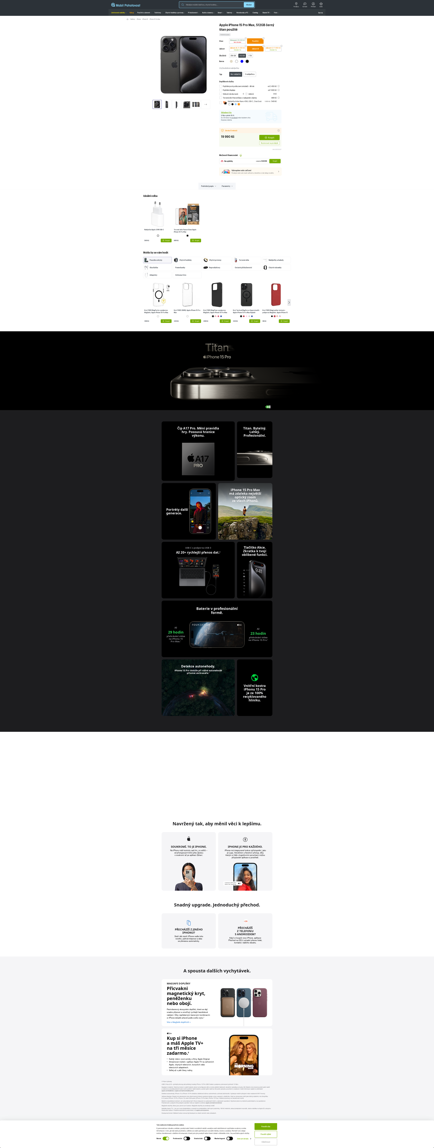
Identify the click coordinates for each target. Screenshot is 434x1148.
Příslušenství (193, 13)
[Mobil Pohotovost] (125, 5)
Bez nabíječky (236, 74)
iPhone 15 (145, 19)
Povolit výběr (266, 1134)
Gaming (255, 13)
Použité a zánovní (143, 13)
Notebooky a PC (242, 13)
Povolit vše (265, 1126)
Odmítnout (266, 1142)
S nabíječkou (250, 74)
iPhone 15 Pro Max (155, 19)
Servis (320, 13)
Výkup (132, 13)
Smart (220, 13)
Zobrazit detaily (242, 1139)
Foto (275, 13)
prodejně (234, 118)
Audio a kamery (207, 13)
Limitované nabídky (118, 13)
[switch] (187, 1138)
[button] (217, 4)
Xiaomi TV (266, 13)
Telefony (157, 13)
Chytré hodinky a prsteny (174, 13)
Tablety (229, 13)
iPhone (139, 19)
